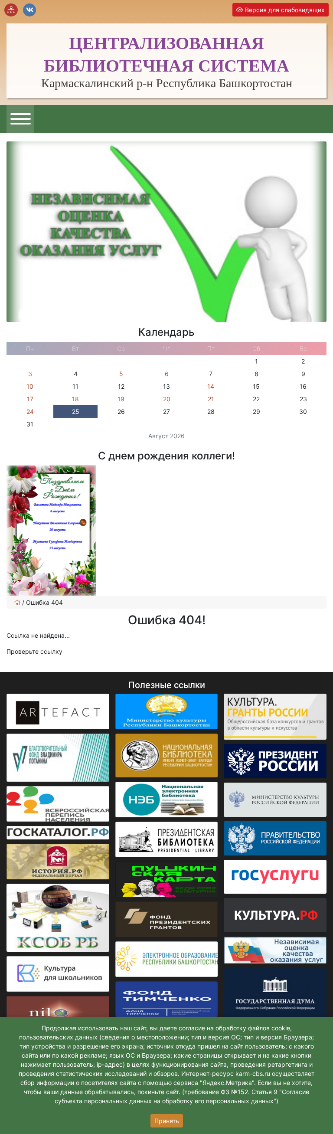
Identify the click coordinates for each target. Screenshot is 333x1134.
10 (29, 386)
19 (121, 399)
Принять (166, 1120)
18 (75, 399)
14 (210, 386)
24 (30, 411)
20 (166, 399)
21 (211, 399)
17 (30, 399)
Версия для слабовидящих (284, 9)
